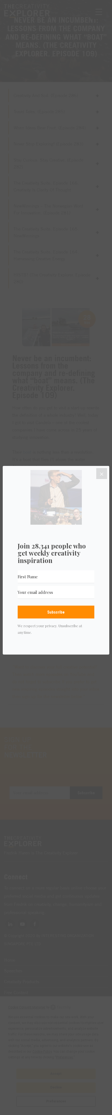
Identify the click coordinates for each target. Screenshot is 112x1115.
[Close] (101, 473)
